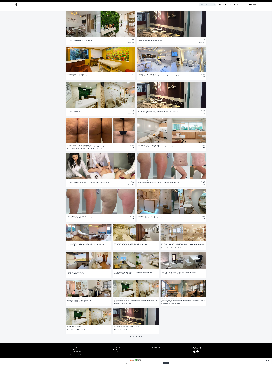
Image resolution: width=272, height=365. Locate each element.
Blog (162, 8)
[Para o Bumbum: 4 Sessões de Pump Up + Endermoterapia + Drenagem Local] (171, 134)
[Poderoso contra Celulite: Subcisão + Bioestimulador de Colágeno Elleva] (136, 237)
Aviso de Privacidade (76, 354)
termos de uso (159, 363)
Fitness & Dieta (135, 8)
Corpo (115, 8)
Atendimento (116, 349)
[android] (197, 351)
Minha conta (116, 347)
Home (109, 8)
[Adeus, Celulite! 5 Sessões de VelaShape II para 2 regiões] (100, 205)
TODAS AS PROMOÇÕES (136, 337)
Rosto (121, 8)
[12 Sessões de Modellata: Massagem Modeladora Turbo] (88, 293)
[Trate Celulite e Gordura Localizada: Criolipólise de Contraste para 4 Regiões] (183, 265)
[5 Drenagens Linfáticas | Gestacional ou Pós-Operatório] (136, 321)
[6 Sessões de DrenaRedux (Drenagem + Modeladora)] (171, 28)
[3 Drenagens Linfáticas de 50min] (100, 99)
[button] (223, 4)
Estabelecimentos (147, 8)
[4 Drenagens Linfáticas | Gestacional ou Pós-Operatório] (100, 28)
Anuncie (116, 351)
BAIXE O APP (156, 347)
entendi (166, 363)
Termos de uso (76, 353)
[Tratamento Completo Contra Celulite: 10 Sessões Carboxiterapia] (88, 321)
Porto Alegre (156, 346)
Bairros (156, 8)
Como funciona (116, 353)
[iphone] (194, 351)
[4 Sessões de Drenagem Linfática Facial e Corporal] (100, 63)
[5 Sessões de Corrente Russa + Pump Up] (88, 265)
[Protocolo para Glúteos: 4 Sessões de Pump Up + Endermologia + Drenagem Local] (88, 237)
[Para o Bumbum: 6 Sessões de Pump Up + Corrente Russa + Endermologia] (171, 205)
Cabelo (127, 8)
